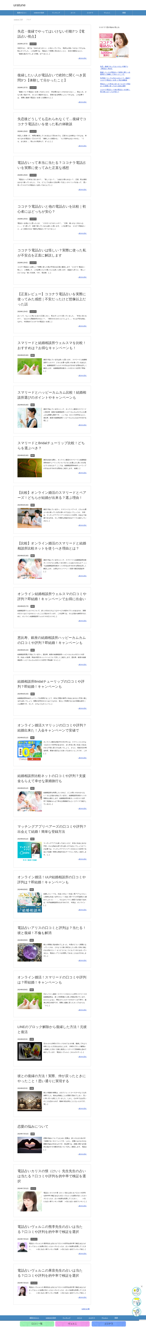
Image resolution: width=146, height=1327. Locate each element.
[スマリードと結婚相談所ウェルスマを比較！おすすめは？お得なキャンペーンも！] (29, 373)
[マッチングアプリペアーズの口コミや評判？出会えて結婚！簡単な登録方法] (29, 860)
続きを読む (83, 58)
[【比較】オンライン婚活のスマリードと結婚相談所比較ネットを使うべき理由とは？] (29, 577)
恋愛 (31, 1039)
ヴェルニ (107, 13)
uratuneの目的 (39, 13)
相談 (32, 355)
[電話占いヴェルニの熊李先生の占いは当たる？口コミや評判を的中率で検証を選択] (22, 1250)
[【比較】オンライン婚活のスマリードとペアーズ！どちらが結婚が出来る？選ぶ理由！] (29, 526)
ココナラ (90, 13)
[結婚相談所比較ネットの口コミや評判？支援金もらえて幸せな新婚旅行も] (29, 810)
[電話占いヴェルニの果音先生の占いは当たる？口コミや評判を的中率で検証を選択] (22, 1294)
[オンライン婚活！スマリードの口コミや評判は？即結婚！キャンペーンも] (29, 1007)
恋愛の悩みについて (32, 1126)
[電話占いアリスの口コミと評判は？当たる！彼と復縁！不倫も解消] (29, 960)
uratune (19, 5)
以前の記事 (86, 1309)
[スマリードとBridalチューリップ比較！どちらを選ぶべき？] (29, 476)
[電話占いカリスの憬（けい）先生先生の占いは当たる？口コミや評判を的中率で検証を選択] (29, 1210)
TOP (19, 19)
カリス (73, 13)
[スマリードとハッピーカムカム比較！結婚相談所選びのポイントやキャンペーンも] (29, 426)
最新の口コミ (22, 13)
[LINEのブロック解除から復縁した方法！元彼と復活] (29, 1059)
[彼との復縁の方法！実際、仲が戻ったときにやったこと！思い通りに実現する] (29, 1110)
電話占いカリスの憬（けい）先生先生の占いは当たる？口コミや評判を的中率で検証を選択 (51, 1176)
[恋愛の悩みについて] (29, 1152)
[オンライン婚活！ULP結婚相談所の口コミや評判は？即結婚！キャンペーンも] (29, 911)
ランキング (56, 13)
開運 (124, 13)
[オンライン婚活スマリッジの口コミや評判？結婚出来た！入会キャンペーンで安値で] (29, 759)
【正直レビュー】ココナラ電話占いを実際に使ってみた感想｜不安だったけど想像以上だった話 (51, 299)
